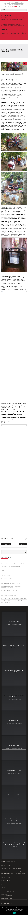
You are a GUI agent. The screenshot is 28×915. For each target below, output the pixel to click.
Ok (14, 912)
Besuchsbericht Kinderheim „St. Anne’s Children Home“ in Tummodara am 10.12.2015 (14, 844)
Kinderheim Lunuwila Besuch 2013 (9, 592)
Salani (22, 74)
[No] (26, 910)
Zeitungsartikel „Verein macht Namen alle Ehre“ (12, 563)
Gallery (21, 73)
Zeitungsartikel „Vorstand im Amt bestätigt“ (11, 566)
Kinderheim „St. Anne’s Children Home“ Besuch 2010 (13, 598)
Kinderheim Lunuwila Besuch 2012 (9, 595)
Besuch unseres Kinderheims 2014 (9, 590)
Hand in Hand (13, 74)
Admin (20, 624)
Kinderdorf (18, 74)
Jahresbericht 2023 (5, 573)
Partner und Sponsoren (6, 898)
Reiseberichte (9, 895)
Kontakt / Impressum (6, 900)
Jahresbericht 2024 (5, 561)
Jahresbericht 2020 (5, 581)
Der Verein (3, 890)
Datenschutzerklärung (6, 903)
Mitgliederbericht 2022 (6, 578)
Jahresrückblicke (10, 891)
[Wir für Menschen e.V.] (14, 4)
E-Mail (26, 539)
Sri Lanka (14, 75)
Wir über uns (4, 887)
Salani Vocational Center (6, 75)
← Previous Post (6, 544)
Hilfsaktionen (4, 894)
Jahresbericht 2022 (5, 575)
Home (2, 884)
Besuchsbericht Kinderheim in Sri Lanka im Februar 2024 (14, 695)
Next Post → (22, 544)
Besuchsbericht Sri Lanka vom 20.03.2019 (11, 583)
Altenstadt (7, 74)
